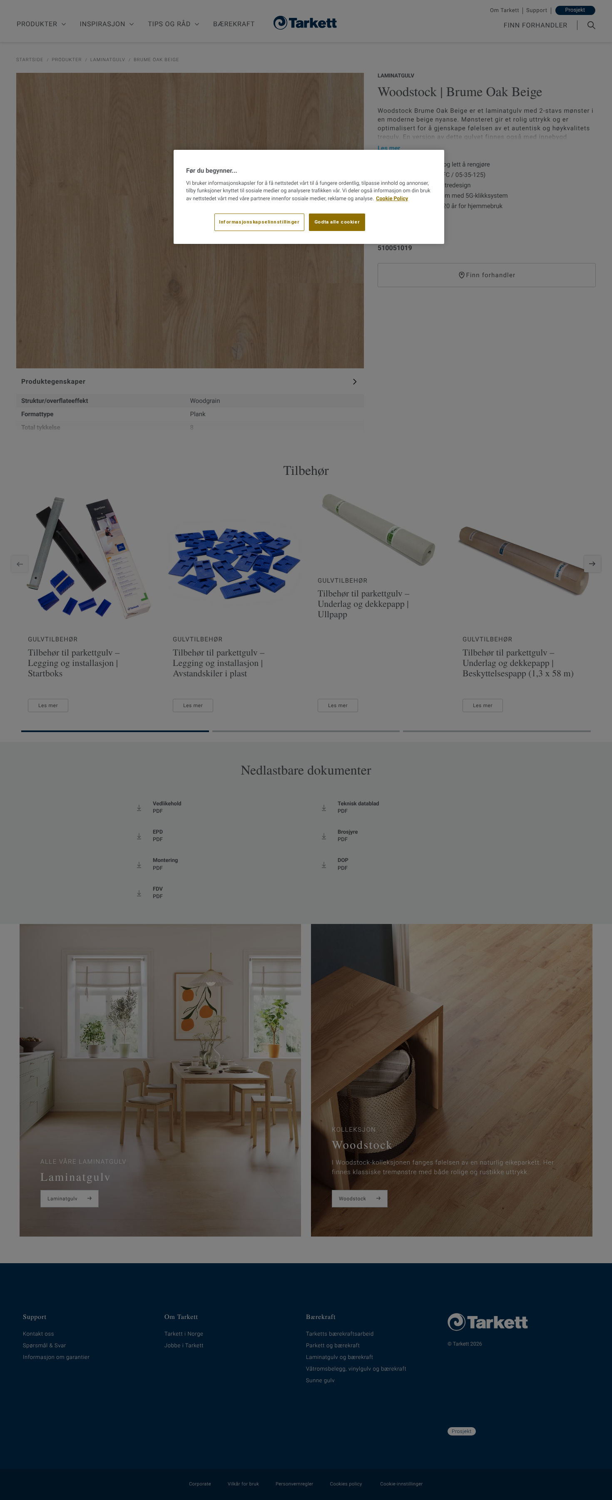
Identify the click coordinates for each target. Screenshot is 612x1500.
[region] (309, 197)
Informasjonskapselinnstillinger (259, 222)
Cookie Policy (392, 199)
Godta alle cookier (337, 222)
